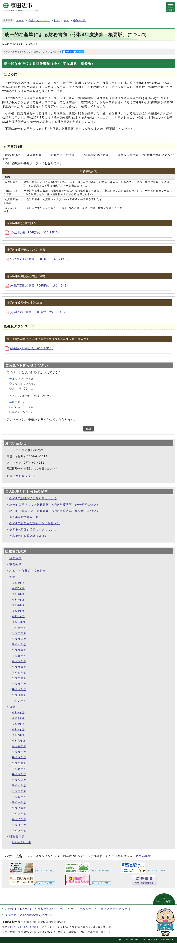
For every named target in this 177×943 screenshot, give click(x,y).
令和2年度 (18, 616)
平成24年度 (19, 661)
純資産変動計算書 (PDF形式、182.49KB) (39, 285)
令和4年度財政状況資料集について (33, 498)
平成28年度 (19, 639)
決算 (66, 20)
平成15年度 (19, 830)
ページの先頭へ (164, 901)
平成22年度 (19, 672)
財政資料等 (17, 836)
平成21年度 (19, 678)
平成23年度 (19, 667)
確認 (88, 428)
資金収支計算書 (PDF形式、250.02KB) (37, 312)
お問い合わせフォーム (22, 476)
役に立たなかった (23, 412)
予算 (12, 576)
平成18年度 (19, 695)
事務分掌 (15, 564)
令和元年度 (19, 622)
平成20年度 (19, 684)
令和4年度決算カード (24, 517)
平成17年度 (19, 700)
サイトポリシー (81, 908)
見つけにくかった (23, 388)
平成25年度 (19, 656)
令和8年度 (18, 583)
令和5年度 (18, 599)
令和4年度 (79, 20)
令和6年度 (18, 594)
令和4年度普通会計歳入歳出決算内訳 (34, 523)
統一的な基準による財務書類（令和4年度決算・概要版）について (54, 510)
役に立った (19, 402)
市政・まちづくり (39, 20)
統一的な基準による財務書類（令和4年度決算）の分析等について (54, 504)
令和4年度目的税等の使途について (33, 529)
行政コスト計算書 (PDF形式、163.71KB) (39, 259)
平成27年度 (19, 644)
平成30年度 (19, 627)
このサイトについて (18, 908)
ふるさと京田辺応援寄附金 (27, 570)
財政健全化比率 (21, 842)
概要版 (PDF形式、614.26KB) (31, 348)
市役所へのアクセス (51, 908)
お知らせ (15, 558)
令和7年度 (18, 588)
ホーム (20, 20)
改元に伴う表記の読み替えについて (29, 915)
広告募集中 (143, 856)
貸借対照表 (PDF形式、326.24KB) (34, 232)
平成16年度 (19, 825)
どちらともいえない (24, 383)
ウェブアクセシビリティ (114, 908)
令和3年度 (18, 611)
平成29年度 (19, 633)
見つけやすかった (23, 378)
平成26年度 (19, 650)
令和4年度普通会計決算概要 (28, 535)
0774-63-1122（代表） (25, 927)
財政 (57, 20)
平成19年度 (19, 689)
